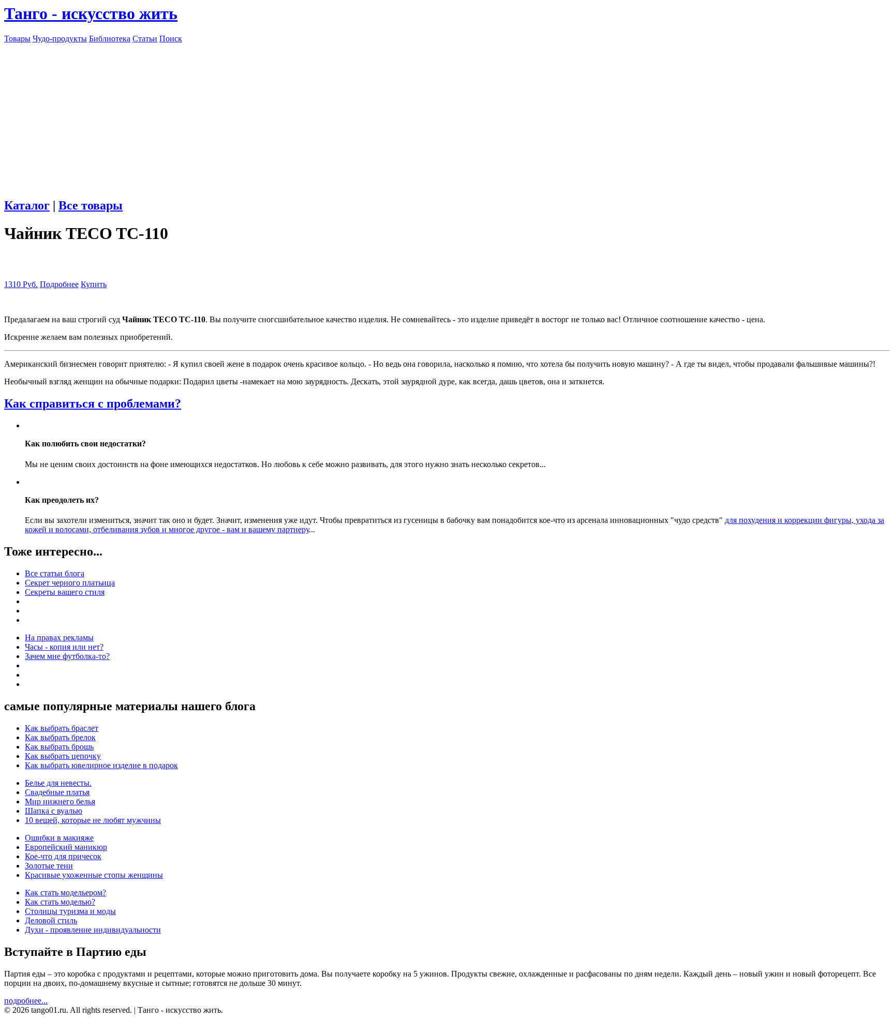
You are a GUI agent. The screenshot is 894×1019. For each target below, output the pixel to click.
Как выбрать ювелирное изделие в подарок (101, 765)
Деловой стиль (51, 920)
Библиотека (109, 38)
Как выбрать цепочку (63, 756)
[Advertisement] (447, 115)
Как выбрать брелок (60, 737)
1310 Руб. (21, 284)
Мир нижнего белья (60, 801)
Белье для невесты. (58, 782)
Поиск (170, 38)
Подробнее (59, 284)
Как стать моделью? (60, 901)
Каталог (27, 205)
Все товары (90, 205)
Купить (94, 284)
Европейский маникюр (66, 847)
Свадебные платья (57, 792)
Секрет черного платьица (70, 582)
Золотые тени (49, 865)
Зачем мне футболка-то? (67, 656)
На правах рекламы (59, 637)
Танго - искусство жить (90, 13)
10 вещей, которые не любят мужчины (93, 820)
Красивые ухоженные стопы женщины (94, 875)
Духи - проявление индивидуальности (93, 929)
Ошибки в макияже (59, 837)
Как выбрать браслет (61, 728)
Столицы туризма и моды (70, 911)
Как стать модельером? (65, 892)
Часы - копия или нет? (64, 646)
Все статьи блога (54, 573)
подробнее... (26, 1000)
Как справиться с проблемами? (92, 403)
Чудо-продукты (60, 38)
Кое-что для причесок (63, 856)
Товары (17, 38)
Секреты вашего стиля (65, 592)
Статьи (144, 38)
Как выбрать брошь (59, 746)
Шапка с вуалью (53, 810)
